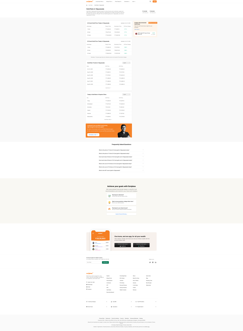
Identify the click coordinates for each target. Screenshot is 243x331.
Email (89, 286)
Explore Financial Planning (121, 214)
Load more (107, 87)
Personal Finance (123, 285)
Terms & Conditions (115, 318)
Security (122, 318)
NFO (107, 287)
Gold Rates (109, 289)
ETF (107, 285)
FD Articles (122, 282)
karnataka (89, 107)
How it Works (135, 280)
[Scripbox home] (89, 1)
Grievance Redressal (134, 318)
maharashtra (90, 116)
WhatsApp (90, 284)
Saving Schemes (123, 287)
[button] (100, 1)
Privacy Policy (101, 318)
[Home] (86, 5)
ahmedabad (89, 103)
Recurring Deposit (110, 292)
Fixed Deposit (109, 280)
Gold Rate (90, 5)
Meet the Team (136, 278)
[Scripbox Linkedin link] (155, 262)
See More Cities (107, 119)
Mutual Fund (109, 278)
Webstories (148, 285)
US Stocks (109, 282)
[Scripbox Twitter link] (150, 262)
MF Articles (122, 278)
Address (90, 289)
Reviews (134, 289)
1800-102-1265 (91, 282)
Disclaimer (127, 318)
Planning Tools (149, 280)
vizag (88, 100)
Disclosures (108, 318)
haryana (89, 113)
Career (134, 287)
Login (154, 1)
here (148, 326)
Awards (134, 282)
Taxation (121, 280)
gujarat (88, 110)
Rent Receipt (148, 282)
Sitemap (141, 318)
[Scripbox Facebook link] (152, 262)
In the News (135, 285)
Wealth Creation (123, 289)
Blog (147, 278)
